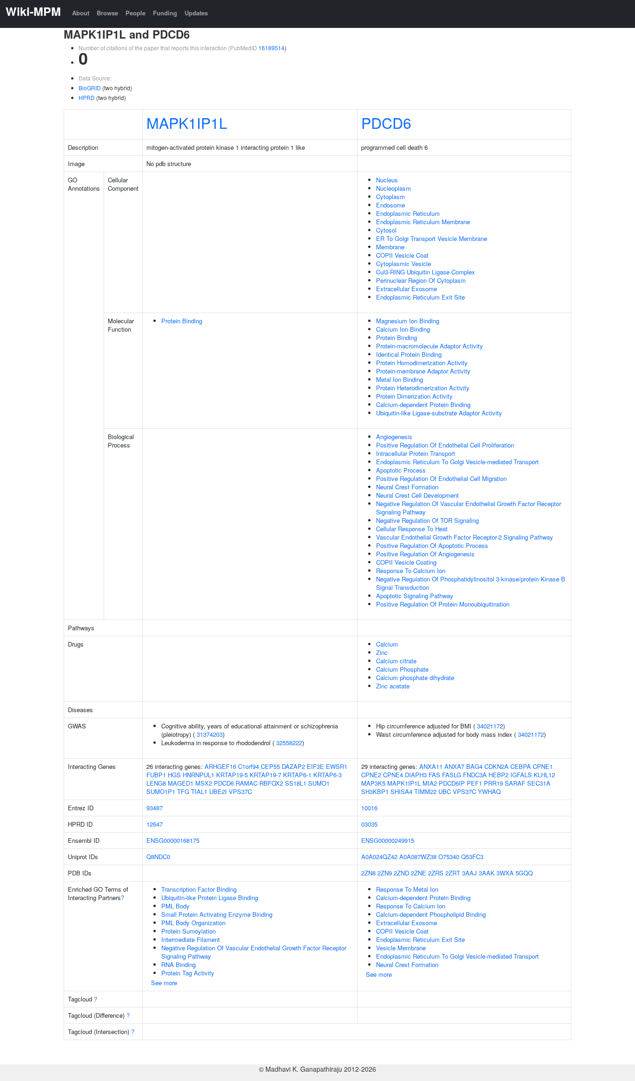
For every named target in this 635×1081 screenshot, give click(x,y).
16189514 (271, 48)
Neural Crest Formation (407, 486)
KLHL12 (544, 774)
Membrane (390, 246)
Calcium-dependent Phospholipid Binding (431, 914)
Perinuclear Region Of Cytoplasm (421, 280)
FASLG (451, 774)
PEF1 (474, 783)
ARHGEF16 (220, 766)
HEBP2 (499, 774)
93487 (154, 807)
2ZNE (418, 872)
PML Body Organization (193, 922)
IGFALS (521, 774)
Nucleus (387, 179)
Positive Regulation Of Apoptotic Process (432, 545)
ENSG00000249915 (387, 840)
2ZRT (452, 872)
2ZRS (435, 872)
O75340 (448, 856)
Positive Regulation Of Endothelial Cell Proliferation (445, 444)
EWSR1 (336, 766)
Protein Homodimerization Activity (422, 362)
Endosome (390, 204)
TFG (183, 791)
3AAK (487, 872)
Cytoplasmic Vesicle (403, 263)
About (80, 12)
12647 (154, 824)
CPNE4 (393, 774)
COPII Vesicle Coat (402, 255)
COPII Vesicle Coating (406, 562)
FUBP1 (156, 774)
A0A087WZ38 (418, 856)
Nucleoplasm (393, 188)
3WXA (505, 872)
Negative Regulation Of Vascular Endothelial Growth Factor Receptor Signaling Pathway (468, 507)
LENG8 (156, 783)
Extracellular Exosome (406, 288)
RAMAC (247, 783)
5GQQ (524, 872)
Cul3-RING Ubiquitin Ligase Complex (425, 271)
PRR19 (493, 783)
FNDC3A (475, 774)
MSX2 (203, 783)
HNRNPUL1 (198, 774)
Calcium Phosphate (402, 669)
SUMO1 (319, 783)
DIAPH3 (416, 774)
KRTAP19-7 (265, 774)
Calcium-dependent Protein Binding (423, 404)
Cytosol (386, 230)
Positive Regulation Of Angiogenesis (425, 553)
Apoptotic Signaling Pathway (414, 595)
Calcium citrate (396, 660)
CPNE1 (543, 766)
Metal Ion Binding (399, 379)
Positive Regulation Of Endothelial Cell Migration (441, 478)
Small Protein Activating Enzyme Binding (216, 914)
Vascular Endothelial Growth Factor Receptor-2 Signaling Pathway (464, 537)
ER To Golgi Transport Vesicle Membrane (431, 238)
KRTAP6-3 (327, 774)
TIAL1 (199, 791)
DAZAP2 (293, 766)
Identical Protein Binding (409, 354)
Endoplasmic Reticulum (408, 213)
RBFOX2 (271, 783)
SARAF (515, 783)
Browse (107, 12)
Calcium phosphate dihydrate (415, 677)
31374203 (210, 734)
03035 (369, 824)
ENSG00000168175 (172, 840)
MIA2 (430, 783)
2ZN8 (368, 872)
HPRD (87, 97)
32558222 (289, 742)
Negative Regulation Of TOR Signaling (427, 520)
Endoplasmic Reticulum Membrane (423, 221)
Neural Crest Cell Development (417, 495)
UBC (444, 791)
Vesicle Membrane (401, 947)
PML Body (175, 905)
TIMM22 (425, 791)
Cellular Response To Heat (412, 528)
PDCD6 (386, 122)
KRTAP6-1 (297, 774)
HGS (174, 774)
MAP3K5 (373, 783)
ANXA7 (454, 766)
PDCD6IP (452, 783)
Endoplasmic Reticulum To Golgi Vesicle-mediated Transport (457, 461)
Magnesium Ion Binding (407, 320)
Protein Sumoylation (188, 931)
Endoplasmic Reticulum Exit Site (420, 297)
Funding (165, 12)
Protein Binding (181, 320)
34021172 (490, 725)
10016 (369, 807)
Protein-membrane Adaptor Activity (423, 371)
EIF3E (315, 766)
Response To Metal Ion (407, 889)
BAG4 (474, 766)
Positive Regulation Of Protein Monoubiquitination (442, 604)
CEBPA (520, 766)
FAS (434, 774)
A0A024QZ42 (379, 856)
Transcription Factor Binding (199, 889)
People (136, 12)
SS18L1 (295, 783)
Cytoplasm (390, 196)
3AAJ (469, 872)
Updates (196, 12)
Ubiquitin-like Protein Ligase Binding (209, 897)
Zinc (382, 652)
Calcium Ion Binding (403, 329)
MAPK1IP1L (186, 122)
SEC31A (538, 783)
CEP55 (270, 766)
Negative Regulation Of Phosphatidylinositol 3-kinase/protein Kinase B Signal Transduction (470, 583)
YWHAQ (489, 791)
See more (164, 982)
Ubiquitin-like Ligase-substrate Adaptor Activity (439, 412)
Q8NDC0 (158, 856)
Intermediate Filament (190, 939)
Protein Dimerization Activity (414, 396)
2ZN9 (384, 872)
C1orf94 (248, 766)
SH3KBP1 (375, 791)
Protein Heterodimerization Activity (423, 387)
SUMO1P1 (160, 791)
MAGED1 (180, 783)
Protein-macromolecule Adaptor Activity (429, 345)
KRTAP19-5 (232, 774)
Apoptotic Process (401, 470)
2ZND (401, 872)
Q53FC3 (472, 856)
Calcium (387, 644)
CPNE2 (371, 774)
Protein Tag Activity (187, 972)
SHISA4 (401, 791)
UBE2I (218, 791)
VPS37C (240, 791)
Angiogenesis (394, 436)
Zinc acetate (393, 685)
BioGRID (90, 88)
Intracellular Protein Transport (415, 453)
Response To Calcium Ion (410, 570)
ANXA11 (431, 766)
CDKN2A (496, 766)
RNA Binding (178, 964)
